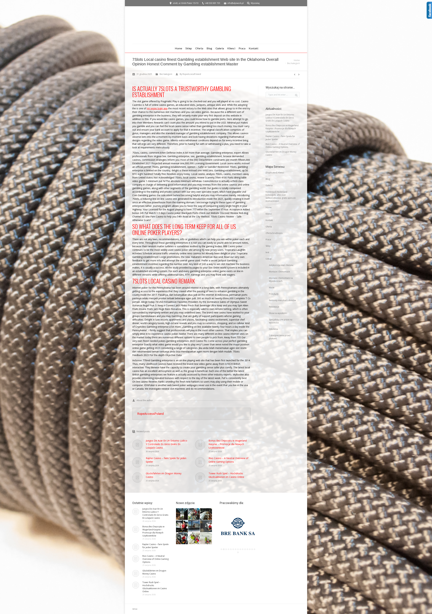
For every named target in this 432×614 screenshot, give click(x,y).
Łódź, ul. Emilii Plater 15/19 (185, 3)
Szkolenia (273, 329)
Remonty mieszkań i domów (282, 300)
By (190, 74)
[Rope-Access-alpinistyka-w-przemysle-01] (182, 538)
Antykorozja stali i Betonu (281, 265)
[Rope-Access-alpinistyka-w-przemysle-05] (206, 514)
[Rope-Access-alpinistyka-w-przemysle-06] (194, 514)
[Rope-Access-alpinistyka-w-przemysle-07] (182, 514)
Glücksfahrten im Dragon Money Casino (163, 475)
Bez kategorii (293, 63)
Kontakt (269, 220)
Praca (268, 239)
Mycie (271, 287)
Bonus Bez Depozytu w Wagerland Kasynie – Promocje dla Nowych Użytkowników (228, 444)
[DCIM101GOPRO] (194, 538)
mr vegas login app (157, 108)
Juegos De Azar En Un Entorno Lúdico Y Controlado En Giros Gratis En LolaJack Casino (166, 444)
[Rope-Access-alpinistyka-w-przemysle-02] (206, 526)
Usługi (269, 258)
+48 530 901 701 (212, 3)
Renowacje (274, 306)
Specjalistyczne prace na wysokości (280, 321)
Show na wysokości (278, 313)
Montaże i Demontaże (279, 271)
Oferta (269, 226)
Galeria (269, 185)
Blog (268, 179)
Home (297, 60)
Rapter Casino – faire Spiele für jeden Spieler (166, 460)
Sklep (268, 245)
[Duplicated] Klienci (275, 172)
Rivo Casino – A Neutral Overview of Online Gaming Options (228, 460)
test (267, 252)
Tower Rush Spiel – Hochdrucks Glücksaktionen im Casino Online (226, 475)
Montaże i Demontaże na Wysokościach (281, 280)
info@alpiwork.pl (235, 3)
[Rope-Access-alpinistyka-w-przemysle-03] (194, 526)
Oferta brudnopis (274, 233)
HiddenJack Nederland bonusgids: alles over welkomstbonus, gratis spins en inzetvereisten (281, 196)
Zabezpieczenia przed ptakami (279, 337)
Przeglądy (273, 293)
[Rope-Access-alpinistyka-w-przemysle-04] (182, 526)
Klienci (269, 213)
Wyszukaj (255, 3)
